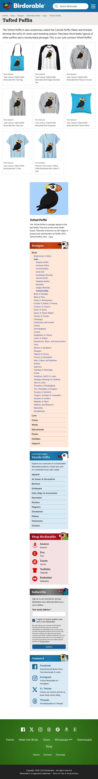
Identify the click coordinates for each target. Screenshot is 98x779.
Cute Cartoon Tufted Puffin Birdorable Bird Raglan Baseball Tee (47, 80)
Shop (12, 15)
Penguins (37, 351)
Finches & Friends (41, 316)
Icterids (37, 332)
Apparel (36, 474)
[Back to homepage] (30, 5)
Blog (49, 746)
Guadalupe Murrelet (44, 275)
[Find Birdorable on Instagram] (40, 729)
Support (36, 443)
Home (5, 15)
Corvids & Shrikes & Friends (45, 303)
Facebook (45, 665)
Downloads (84, 740)
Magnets (36, 506)
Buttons (36, 483)
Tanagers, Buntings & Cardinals (47, 379)
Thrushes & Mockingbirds (44, 385)
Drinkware (37, 488)
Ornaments (37, 511)
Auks (45, 15)
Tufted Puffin (55, 15)
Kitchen (36, 502)
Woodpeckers (39, 411)
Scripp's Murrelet (43, 287)
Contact (48, 754)
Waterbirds (38, 408)
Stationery (37, 520)
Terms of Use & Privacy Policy (65, 773)
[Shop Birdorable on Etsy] (75, 729)
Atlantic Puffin (42, 262)
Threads (44, 700)
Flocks (35, 434)
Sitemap (60, 754)
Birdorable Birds (34, 15)
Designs (20, 15)
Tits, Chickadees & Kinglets (45, 389)
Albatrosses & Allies (42, 256)
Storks (36, 373)
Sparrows (38, 366)
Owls (36, 344)
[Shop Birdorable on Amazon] (66, 729)
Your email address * (41, 609)
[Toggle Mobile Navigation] (93, 6)
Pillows (35, 516)
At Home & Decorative (43, 479)
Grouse (37, 325)
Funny (35, 420)
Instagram (45, 677)
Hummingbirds (40, 328)
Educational (38, 429)
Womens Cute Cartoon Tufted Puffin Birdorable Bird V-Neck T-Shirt (47, 168)
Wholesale (63, 740)
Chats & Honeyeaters (43, 300)
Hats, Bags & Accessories (44, 493)
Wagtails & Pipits (41, 401)
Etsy (42, 552)
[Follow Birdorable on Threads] (49, 729)
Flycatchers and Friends (44, 322)
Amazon (10, 74)
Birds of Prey (39, 297)
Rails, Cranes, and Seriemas (45, 360)
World (35, 424)
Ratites (37, 363)
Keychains (37, 497)
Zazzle (44, 560)
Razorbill (40, 284)
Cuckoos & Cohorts (42, 306)
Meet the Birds (28, 740)
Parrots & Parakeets (42, 347)
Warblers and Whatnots (44, 404)
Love (34, 415)
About (36, 754)
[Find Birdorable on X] (32, 729)
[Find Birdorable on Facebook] (23, 729)
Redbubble (46, 577)
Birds (34, 252)
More (51, 236)
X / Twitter (46, 688)
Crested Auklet (42, 268)
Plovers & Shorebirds (43, 357)
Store (46, 740)
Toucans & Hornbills (42, 392)
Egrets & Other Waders (44, 313)
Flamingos (38, 319)
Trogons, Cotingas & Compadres (47, 395)
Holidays (36, 438)
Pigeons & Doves (41, 354)
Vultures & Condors (42, 398)
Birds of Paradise (41, 294)
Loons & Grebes (41, 338)
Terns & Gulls (40, 382)
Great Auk (40, 271)
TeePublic (45, 569)
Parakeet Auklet (43, 281)
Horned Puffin (42, 278)
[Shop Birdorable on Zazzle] (58, 729)
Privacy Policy (44, 641)
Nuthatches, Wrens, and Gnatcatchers (50, 341)
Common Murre (42, 265)
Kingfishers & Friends (43, 335)
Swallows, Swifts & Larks (45, 376)
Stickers (36, 525)
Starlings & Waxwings (43, 370)
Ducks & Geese (40, 309)
